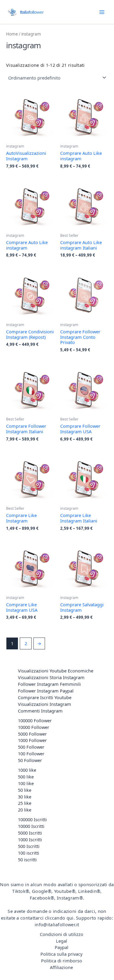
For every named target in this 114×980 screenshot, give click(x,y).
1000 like (27, 770)
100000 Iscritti (32, 819)
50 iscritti (27, 859)
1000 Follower (32, 740)
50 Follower (30, 760)
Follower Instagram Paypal (46, 691)
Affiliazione (61, 967)
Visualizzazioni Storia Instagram (51, 677)
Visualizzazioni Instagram (44, 704)
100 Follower (31, 753)
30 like (24, 797)
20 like (24, 810)
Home (12, 34)
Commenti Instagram (40, 711)
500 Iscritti (29, 846)
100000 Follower (35, 720)
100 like (26, 783)
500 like (26, 777)
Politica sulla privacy (61, 954)
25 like (24, 803)
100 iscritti (28, 853)
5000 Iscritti (30, 833)
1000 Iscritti (30, 839)
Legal (61, 941)
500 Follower (31, 747)
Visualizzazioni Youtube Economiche (55, 671)
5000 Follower (32, 734)
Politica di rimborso (61, 961)
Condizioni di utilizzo (61, 934)
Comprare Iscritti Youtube (44, 697)
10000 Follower (33, 727)
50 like (24, 790)
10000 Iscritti (31, 826)
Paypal (61, 947)
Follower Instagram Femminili (49, 684)
